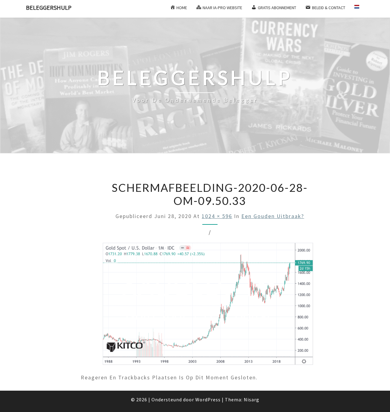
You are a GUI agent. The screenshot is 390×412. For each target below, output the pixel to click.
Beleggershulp (49, 7)
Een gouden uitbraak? (272, 216)
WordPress (208, 399)
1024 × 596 (217, 216)
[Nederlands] (359, 9)
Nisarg (251, 399)
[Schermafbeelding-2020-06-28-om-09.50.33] (210, 307)
